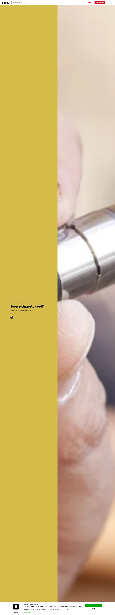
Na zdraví (12, 302)
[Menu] (111, 2)
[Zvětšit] (86, 310)
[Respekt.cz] (5, 3)
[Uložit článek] (11, 317)
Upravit (93, 608)
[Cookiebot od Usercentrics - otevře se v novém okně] (16, 613)
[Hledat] (107, 2)
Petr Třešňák (13, 313)
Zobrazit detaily (27, 612)
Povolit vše (94, 605)
